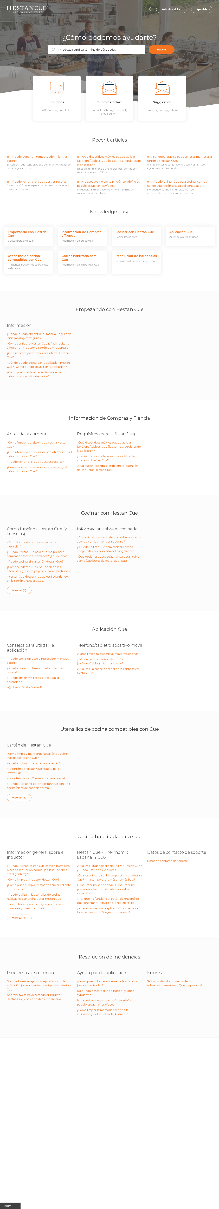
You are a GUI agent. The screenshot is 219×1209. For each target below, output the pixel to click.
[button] (149, 9)
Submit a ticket (172, 9)
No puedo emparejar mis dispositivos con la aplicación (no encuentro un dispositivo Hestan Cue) (39, 985)
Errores (154, 972)
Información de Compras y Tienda (109, 418)
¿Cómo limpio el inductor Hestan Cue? (33, 879)
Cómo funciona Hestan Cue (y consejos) (37, 531)
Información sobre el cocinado (107, 528)
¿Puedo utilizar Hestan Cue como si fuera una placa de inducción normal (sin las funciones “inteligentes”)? (38, 870)
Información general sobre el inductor (36, 855)
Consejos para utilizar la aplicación (30, 648)
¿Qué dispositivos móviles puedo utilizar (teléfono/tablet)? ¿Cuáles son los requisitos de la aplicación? (109, 161)
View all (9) (19, 797)
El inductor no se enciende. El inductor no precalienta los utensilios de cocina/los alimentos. (106, 889)
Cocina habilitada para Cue (109, 836)
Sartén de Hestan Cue (29, 745)
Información (19, 325)
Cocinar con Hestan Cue (109, 513)
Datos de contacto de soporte (176, 852)
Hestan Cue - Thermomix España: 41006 (102, 855)
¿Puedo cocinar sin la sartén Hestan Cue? (35, 561)
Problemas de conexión (30, 972)
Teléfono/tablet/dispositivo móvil (109, 645)
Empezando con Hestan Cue (110, 309)
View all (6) (19, 590)
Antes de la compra (26, 433)
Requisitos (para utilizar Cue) (106, 433)
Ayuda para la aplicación (101, 972)
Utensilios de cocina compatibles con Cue (109, 729)
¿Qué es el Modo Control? (24, 687)
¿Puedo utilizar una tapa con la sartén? (34, 763)
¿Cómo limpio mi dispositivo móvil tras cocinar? (108, 654)
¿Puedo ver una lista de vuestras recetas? (39, 181)
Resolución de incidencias (109, 957)
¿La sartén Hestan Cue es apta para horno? (36, 778)
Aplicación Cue (109, 629)
